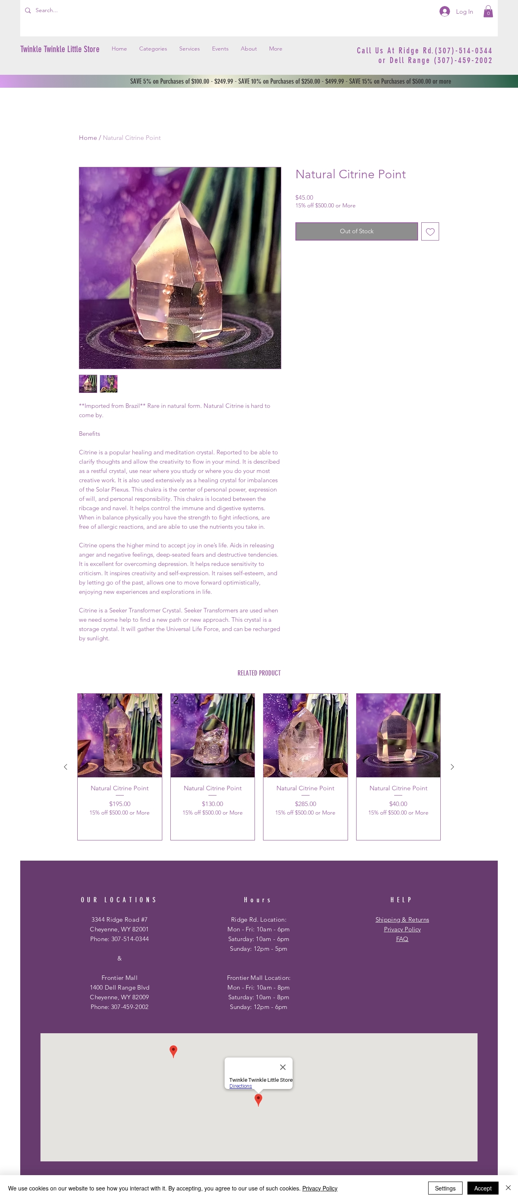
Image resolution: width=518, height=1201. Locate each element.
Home (88, 137)
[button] (488, 11)
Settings (445, 1188)
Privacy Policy (402, 929)
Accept (483, 1188)
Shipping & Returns (402, 919)
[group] (259, 767)
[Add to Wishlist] (430, 231)
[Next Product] (452, 767)
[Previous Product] (65, 767)
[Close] (508, 1188)
